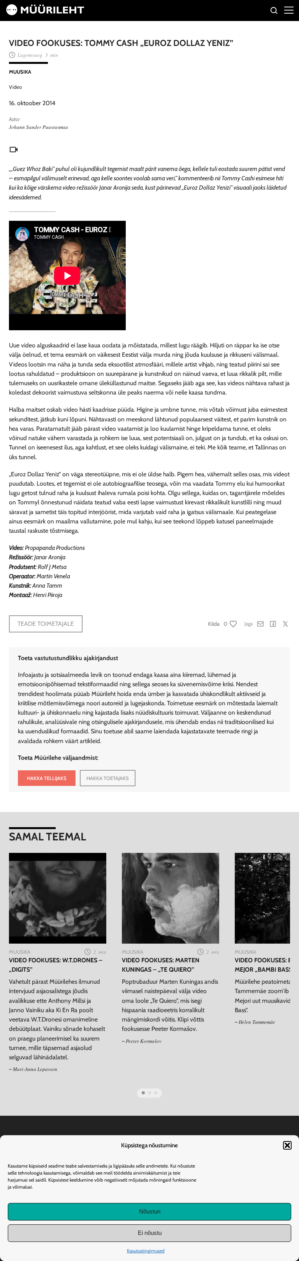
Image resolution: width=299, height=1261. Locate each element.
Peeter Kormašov (144, 1040)
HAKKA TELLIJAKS (47, 778)
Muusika (20, 72)
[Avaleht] (45, 13)
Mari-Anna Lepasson (35, 1069)
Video (15, 87)
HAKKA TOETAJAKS (107, 778)
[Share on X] (285, 624)
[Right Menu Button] (289, 10)
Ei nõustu (150, 1232)
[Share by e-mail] (260, 624)
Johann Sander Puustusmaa (38, 126)
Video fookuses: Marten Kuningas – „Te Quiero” (160, 964)
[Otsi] (274, 11)
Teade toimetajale (46, 623)
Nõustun (149, 1211)
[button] (287, 1145)
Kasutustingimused (146, 1251)
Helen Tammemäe (257, 1021)
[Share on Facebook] (273, 624)
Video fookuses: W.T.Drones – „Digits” (55, 964)
